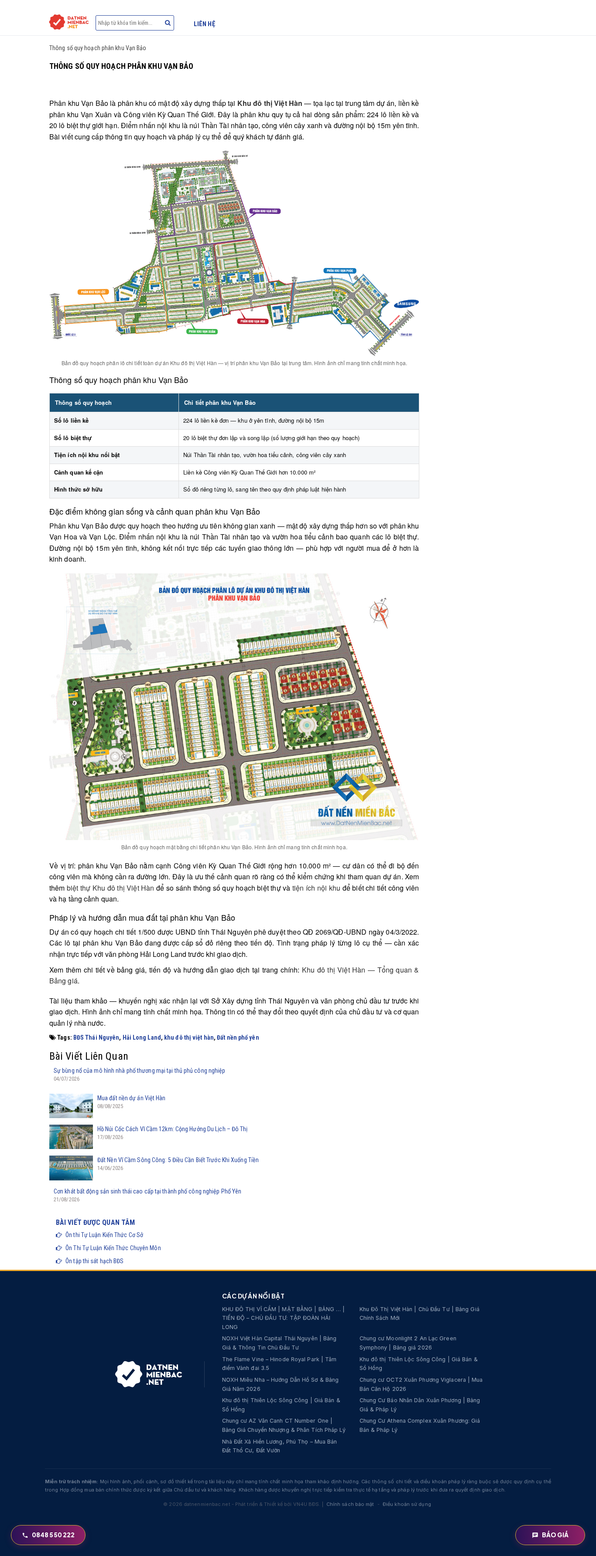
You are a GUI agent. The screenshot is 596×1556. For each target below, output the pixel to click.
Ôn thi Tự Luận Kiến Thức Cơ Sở (104, 1234)
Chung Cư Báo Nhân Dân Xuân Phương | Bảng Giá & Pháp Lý (420, 1405)
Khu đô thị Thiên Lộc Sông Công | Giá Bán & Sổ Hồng (419, 1364)
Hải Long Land (142, 1037)
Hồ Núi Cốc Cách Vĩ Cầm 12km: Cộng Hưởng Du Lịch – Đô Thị (172, 1128)
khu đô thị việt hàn (189, 1037)
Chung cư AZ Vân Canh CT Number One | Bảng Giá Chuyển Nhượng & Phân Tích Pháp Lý (284, 1425)
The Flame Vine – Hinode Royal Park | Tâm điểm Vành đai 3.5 (279, 1364)
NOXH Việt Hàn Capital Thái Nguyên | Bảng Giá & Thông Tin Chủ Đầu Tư (279, 1343)
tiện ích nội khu (316, 888)
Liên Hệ (204, 24)
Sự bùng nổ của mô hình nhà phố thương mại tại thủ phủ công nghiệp (140, 1070)
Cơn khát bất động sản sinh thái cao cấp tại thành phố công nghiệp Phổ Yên (147, 1191)
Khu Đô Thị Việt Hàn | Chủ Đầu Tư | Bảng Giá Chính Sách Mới (420, 1314)
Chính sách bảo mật (350, 1504)
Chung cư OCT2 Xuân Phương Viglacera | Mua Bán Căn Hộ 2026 (421, 1384)
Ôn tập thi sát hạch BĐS (94, 1261)
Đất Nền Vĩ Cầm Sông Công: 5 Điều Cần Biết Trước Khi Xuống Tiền (178, 1159)
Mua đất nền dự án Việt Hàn (131, 1098)
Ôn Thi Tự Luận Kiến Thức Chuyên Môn (113, 1247)
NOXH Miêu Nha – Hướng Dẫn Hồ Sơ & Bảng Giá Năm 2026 (280, 1384)
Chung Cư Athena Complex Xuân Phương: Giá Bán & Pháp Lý (420, 1425)
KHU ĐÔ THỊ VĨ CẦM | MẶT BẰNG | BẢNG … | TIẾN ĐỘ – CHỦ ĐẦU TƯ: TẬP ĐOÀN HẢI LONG (283, 1318)
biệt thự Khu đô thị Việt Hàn (110, 888)
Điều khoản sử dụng (407, 1504)
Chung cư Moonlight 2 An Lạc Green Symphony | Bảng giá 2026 (408, 1343)
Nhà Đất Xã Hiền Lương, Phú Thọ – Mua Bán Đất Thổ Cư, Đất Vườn (279, 1446)
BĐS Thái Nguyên (96, 1037)
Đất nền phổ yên (238, 1037)
